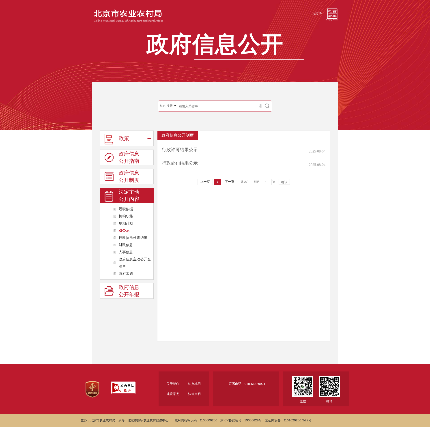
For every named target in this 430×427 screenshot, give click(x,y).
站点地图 (194, 384)
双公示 (124, 230)
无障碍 (317, 13)
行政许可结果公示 (180, 149)
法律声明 (194, 394)
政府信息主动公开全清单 (135, 262)
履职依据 (126, 209)
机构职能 (126, 216)
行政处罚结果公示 (180, 163)
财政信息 (126, 245)
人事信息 (126, 252)
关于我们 (173, 384)
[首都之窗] (332, 13)
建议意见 (173, 394)
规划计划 (126, 223)
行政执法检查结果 (133, 238)
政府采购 (126, 273)
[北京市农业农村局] (128, 15)
